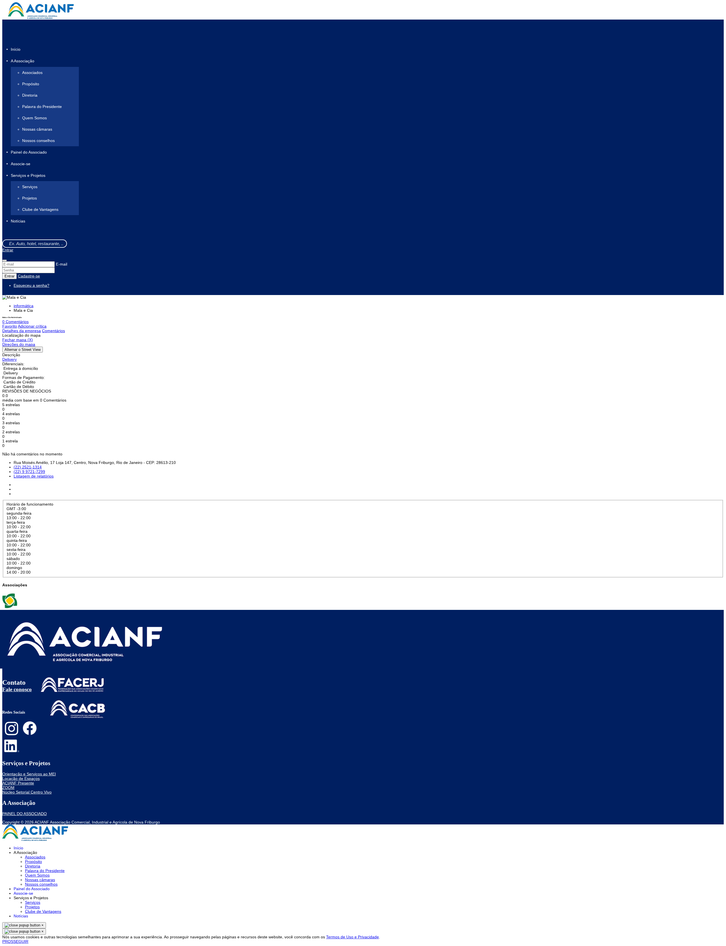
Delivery (9, 359)
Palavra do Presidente (42, 106)
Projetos (29, 198)
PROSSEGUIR (15, 941)
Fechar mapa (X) (17, 340)
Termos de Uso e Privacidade (352, 937)
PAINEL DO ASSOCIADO (24, 813)
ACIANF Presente (18, 783)
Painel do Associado (29, 152)
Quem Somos (34, 118)
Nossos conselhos (38, 140)
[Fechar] (4, 260)
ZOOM (8, 787)
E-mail (61, 264)
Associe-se (20, 164)
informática (23, 306)
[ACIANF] (10, 607)
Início (15, 49)
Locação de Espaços (21, 778)
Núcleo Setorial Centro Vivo (27, 792)
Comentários (53, 330)
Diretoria (29, 95)
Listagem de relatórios (34, 476)
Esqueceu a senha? (31, 285)
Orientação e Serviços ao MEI (29, 774)
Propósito (30, 84)
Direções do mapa (18, 344)
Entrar (7, 250)
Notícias (18, 221)
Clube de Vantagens (40, 209)
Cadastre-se (29, 276)
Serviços (29, 186)
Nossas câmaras (37, 129)
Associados (32, 72)
